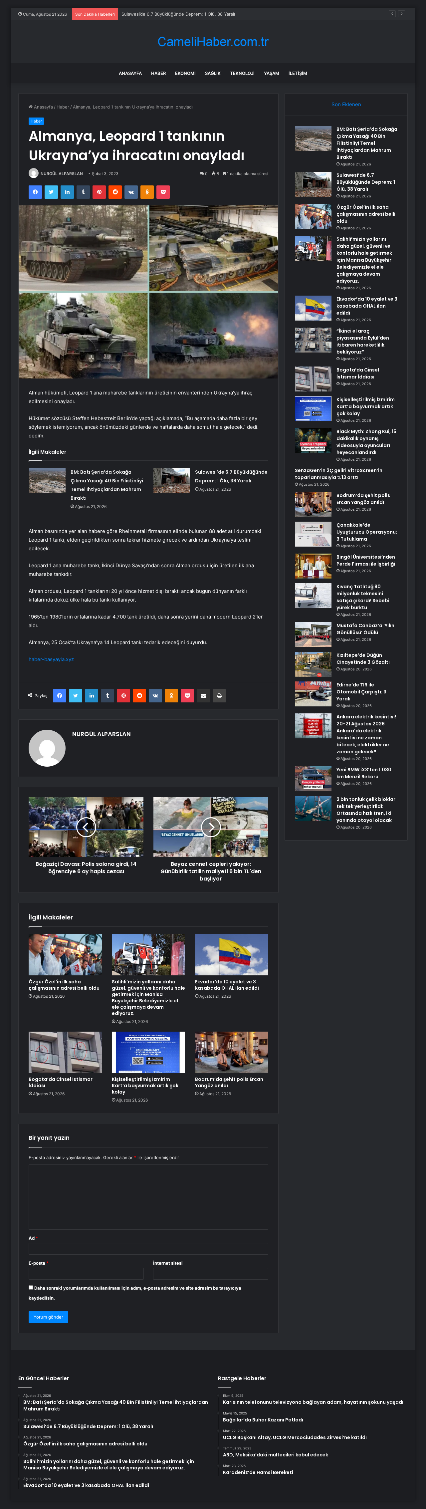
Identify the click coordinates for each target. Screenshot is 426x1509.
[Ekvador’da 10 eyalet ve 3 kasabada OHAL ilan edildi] (231, 954)
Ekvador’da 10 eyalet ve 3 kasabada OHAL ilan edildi (227, 984)
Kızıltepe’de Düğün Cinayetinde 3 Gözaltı (363, 658)
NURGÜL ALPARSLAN (62, 173)
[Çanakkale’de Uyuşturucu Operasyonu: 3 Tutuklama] (313, 534)
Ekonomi (185, 73)
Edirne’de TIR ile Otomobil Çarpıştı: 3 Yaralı (361, 691)
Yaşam (271, 73)
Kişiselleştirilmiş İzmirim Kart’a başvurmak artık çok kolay (145, 1085)
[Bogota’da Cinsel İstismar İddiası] (65, 1052)
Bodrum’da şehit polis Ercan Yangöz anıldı (229, 1082)
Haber (158, 73)
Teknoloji (242, 73)
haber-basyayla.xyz (51, 659)
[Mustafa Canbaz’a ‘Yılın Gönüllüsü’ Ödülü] (313, 634)
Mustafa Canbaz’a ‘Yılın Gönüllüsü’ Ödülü (365, 629)
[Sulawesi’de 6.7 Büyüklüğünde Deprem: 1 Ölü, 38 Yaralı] (171, 480)
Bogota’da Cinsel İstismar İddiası (61, 1082)
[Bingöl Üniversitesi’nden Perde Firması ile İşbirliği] (313, 566)
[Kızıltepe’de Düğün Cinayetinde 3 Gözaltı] (313, 664)
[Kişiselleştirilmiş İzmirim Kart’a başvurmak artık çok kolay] (148, 1052)
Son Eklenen (346, 104)
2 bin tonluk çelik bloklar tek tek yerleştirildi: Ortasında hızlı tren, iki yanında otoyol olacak (365, 810)
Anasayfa (130, 73)
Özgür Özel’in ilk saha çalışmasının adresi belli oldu (173, 14)
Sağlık (213, 73)
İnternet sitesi (168, 1263)
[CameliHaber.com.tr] (213, 42)
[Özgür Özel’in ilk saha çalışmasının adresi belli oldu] (65, 954)
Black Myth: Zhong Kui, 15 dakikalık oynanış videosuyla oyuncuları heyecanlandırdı (366, 442)
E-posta (39, 1263)
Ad (33, 1238)
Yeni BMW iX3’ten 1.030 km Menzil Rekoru (363, 773)
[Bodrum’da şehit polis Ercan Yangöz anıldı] (231, 1052)
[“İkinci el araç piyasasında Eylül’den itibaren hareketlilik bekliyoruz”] (313, 340)
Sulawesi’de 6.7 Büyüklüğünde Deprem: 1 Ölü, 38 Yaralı (365, 182)
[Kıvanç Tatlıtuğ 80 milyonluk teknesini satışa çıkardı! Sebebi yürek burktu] (313, 595)
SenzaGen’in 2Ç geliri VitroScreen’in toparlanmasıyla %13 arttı (338, 474)
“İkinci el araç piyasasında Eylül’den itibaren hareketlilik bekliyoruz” (362, 341)
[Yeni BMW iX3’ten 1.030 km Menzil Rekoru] (313, 778)
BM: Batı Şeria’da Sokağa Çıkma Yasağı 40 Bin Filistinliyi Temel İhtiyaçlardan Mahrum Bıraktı (366, 143)
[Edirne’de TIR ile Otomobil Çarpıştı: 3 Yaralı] (313, 693)
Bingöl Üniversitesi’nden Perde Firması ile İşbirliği (365, 560)
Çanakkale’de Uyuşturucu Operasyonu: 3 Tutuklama (366, 532)
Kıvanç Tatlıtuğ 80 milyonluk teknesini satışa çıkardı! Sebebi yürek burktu (362, 597)
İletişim (298, 73)
